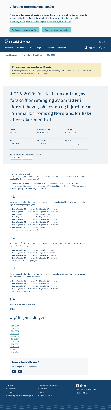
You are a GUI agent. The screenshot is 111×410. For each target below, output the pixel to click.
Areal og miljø (35, 47)
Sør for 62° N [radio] (16, 158)
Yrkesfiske (8, 47)
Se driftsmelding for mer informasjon (35, 73)
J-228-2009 (14, 341)
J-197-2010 (14, 334)
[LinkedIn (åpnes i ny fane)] (78, 387)
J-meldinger (37, 55)
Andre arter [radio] (28, 158)
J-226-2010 (42, 144)
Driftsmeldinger (82, 393)
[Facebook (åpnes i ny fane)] (81, 387)
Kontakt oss (43, 389)
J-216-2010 (50, 55)
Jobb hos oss (12, 389)
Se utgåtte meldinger (72, 144)
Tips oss (42, 392)
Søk (104, 47)
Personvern (12, 392)
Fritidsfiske (49, 47)
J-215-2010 (15, 144)
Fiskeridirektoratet (12, 55)
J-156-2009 (14, 344)
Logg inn (91, 47)
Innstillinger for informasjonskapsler (20, 396)
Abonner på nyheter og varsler (87, 389)
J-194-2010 (14, 336)
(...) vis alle (14, 352)
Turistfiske (62, 47)
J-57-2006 (14, 349)
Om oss (10, 385)
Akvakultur (21, 47)
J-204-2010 (14, 331)
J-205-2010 (14, 328)
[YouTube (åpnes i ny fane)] (85, 387)
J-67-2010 (14, 339)
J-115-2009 (14, 347)
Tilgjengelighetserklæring (48, 385)
